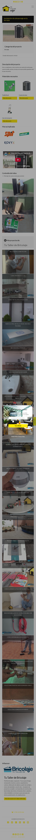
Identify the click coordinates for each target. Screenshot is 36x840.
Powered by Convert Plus (18, 436)
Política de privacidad (19, 421)
